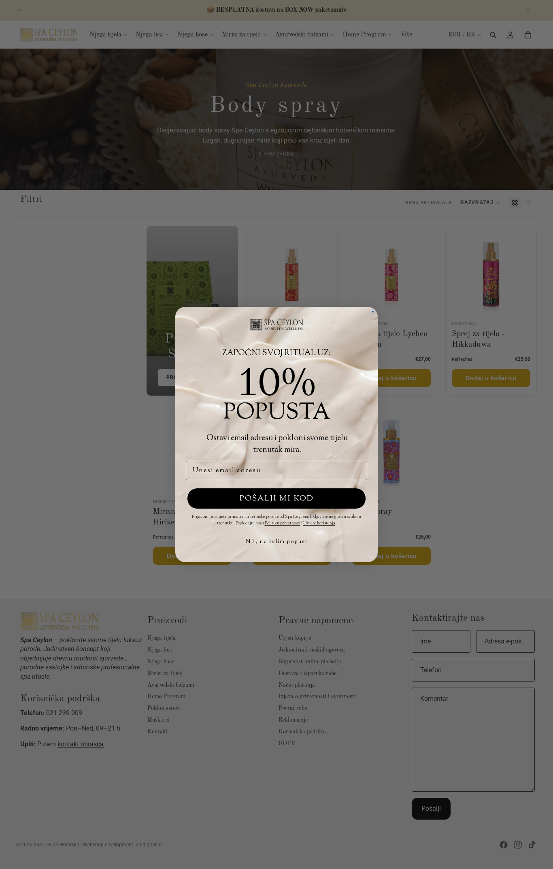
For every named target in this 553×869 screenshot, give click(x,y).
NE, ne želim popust (277, 541)
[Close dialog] (373, 311)
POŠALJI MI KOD (277, 498)
